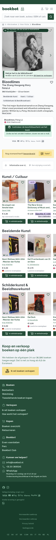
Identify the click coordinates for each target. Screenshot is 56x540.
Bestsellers (8, 390)
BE (44, 535)
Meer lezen (6, 113)
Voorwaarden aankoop (28, 514)
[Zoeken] (51, 17)
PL (48, 535)
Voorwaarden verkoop (28, 519)
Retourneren (8, 430)
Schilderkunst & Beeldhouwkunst (16, 287)
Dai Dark (31, 317)
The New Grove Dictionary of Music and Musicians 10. (38, 207)
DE (21, 535)
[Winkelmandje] (47, 9)
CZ (8, 535)
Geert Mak (6, 210)
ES (31, 535)
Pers (4, 446)
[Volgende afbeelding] (50, 55)
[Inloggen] (42, 9)
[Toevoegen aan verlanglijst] (51, 82)
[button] (28, 53)
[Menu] (51, 9)
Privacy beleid (28, 524)
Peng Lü (6, 88)
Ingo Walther (7, 265)
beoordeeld (29, 154)
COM (26, 535)
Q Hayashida (33, 320)
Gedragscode (28, 528)
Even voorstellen (11, 442)
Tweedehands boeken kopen (17, 398)
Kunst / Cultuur (15, 177)
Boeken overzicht (11, 426)
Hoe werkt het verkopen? (15, 414)
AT (17, 535)
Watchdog (7, 394)
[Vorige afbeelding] (5, 55)
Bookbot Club (9, 450)
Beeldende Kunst (16, 231)
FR (39, 535)
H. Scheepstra (33, 265)
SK (12, 535)
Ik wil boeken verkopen (14, 410)
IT (35, 535)
